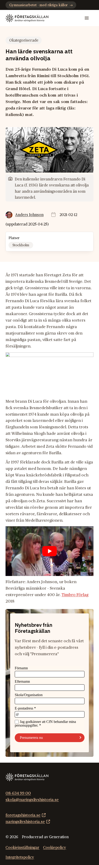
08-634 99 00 (18, 793)
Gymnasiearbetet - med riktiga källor (38, 5)
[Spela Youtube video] (49, 551)
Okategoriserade (23, 40)
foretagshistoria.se (23, 815)
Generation (59, 837)
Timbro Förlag (74, 595)
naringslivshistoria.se (25, 822)
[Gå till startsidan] (27, 18)
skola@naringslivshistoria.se (32, 800)
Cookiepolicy (54, 847)
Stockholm (20, 245)
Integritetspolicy (20, 857)
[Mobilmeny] (87, 18)
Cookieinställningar (22, 847)
